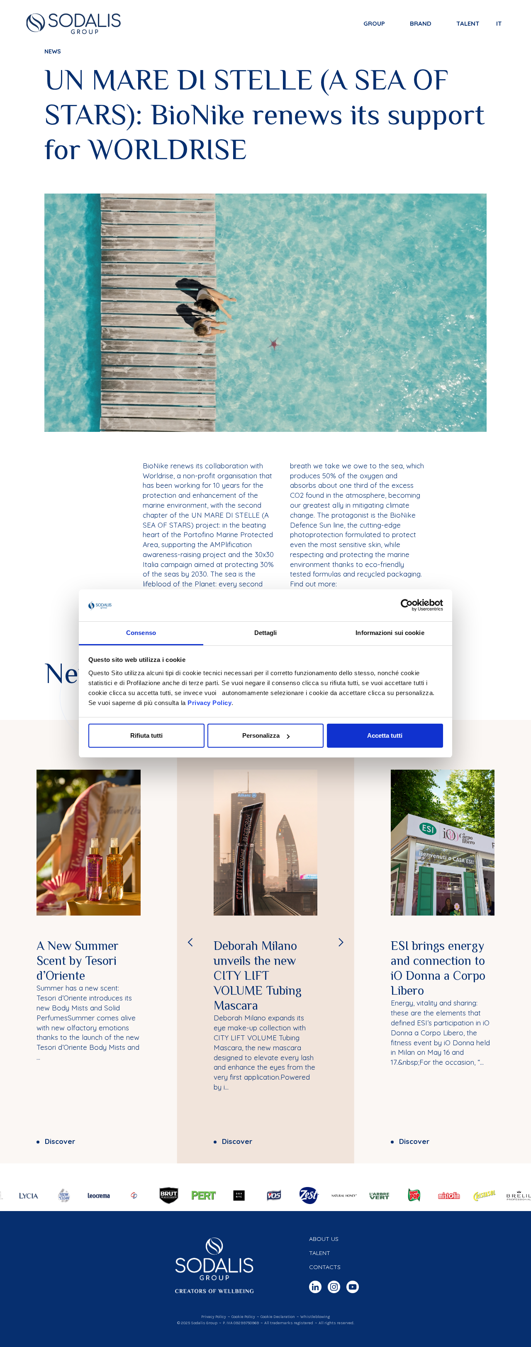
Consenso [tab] (141, 632)
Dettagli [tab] (265, 632)
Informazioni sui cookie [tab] (390, 632)
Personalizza (261, 735)
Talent (468, 23)
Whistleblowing (315, 1316)
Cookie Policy (243, 1316)
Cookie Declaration (278, 1316)
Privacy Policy (209, 702)
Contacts (325, 1267)
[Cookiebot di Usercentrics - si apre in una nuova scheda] (406, 605)
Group (374, 23)
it (499, 23)
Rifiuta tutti (146, 735)
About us (324, 1239)
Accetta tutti (384, 735)
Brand (420, 23)
